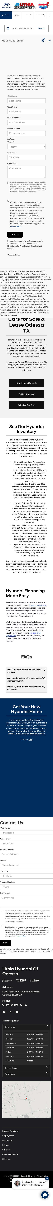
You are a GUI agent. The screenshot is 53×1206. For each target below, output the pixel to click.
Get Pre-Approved (26, 394)
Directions (40, 15)
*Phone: (3, 860)
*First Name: (5, 828)
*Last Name (12, 107)
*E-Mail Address (13, 118)
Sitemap (6, 1150)
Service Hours (11, 1068)
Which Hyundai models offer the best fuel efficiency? (25, 688)
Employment (8, 1136)
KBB (30, 739)
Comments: (12, 163)
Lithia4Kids (7, 1140)
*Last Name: (5, 839)
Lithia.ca (6, 1159)
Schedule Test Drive (26, 405)
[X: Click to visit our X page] (11, 1012)
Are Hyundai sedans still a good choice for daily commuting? (25, 679)
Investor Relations (10, 1131)
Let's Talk (15, 234)
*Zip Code (11, 153)
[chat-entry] (45, 1195)
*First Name (12, 96)
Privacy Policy (15, 226)
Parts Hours (10, 1074)
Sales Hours (10, 1027)
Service (27, 15)
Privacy (5, 1145)
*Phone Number (13, 129)
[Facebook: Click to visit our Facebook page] (5, 1012)
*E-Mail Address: (7, 850)
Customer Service (10, 1154)
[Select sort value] (48, 40)
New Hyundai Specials (26, 383)
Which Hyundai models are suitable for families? (24, 671)
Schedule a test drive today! (33, 734)
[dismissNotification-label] (47, 1178)
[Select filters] (43, 41)
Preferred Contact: (11, 140)
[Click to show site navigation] (48, 15)
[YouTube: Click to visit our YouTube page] (17, 1012)
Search (41, 28)
